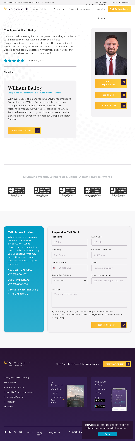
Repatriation (9, 402)
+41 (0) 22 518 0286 (18, 294)
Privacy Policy (58, 317)
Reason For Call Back (61, 275)
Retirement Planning (13, 397)
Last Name (96, 237)
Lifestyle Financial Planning (16, 378)
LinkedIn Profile (108, 105)
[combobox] (55, 268)
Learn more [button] (120, 428)
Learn (114, 2)
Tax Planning (10, 382)
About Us (8, 407)
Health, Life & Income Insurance (19, 392)
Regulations (54, 433)
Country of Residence (101, 249)
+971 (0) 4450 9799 (18, 274)
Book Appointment (108, 83)
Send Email (108, 95)
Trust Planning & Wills (14, 387)
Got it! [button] (107, 434)
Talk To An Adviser (119, 9)
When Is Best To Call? (101, 275)
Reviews (125, 2)
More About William (21, 130)
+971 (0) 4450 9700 (18, 284)
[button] (89, 4)
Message (56, 289)
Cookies (29, 433)
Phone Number (59, 262)
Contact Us (49, 2)
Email (94, 262)
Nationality (56, 249)
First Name (57, 237)
